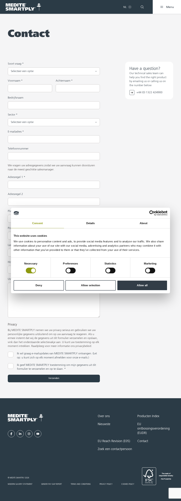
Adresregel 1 (16, 177)
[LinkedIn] (20, 433)
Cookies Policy (127, 484)
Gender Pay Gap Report (51, 484)
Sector (12, 114)
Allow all (142, 285)
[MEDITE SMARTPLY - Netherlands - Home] (23, 7)
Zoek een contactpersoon (115, 449)
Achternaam (64, 80)
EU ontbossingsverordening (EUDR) (153, 429)
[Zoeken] (142, 7)
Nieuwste (104, 424)
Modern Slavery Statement (20, 484)
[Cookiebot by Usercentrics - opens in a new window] (151, 213)
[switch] (71, 270)
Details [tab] (90, 223)
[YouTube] (37, 433)
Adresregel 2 (15, 194)
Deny (39, 285)
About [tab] (143, 223)
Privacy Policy (106, 484)
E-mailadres (16, 131)
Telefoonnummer (18, 148)
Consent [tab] (37, 223)
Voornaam (15, 80)
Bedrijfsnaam (15, 97)
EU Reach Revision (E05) (114, 441)
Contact (142, 441)
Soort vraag (16, 63)
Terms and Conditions (81, 484)
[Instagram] (29, 433)
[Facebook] (11, 433)
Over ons (104, 416)
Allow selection (90, 285)
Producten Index (148, 416)
